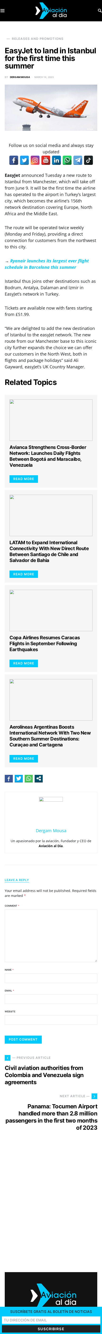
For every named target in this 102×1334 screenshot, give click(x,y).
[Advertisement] (51, 1206)
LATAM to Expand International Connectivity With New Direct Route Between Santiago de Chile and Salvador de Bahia (49, 551)
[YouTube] (46, 160)
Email (9, 990)
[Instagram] (35, 160)
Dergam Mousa (20, 77)
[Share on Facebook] (9, 778)
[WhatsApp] (67, 160)
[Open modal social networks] (39, 778)
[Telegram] (78, 160)
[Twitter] (24, 160)
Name (9, 969)
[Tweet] (19, 778)
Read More (23, 479)
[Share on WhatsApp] (29, 778)
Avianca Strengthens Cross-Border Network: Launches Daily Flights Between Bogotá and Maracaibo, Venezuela (47, 456)
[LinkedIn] (56, 160)
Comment (12, 905)
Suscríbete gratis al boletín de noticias (51, 1311)
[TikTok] (88, 160)
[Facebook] (14, 160)
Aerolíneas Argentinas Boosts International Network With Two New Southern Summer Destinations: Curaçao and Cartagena (50, 736)
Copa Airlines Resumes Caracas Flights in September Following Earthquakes (44, 643)
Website (10, 1011)
